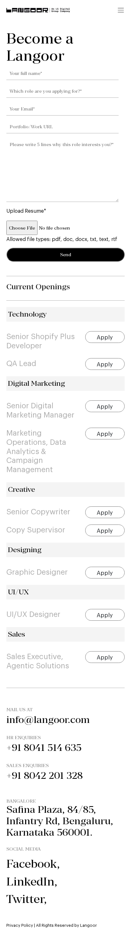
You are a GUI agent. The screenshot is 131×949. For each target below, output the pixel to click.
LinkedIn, (31, 881)
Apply (105, 337)
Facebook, (33, 863)
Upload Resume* (26, 210)
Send (65, 254)
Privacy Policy (19, 925)
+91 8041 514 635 (43, 747)
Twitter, (26, 899)
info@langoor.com (48, 719)
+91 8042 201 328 (44, 775)
